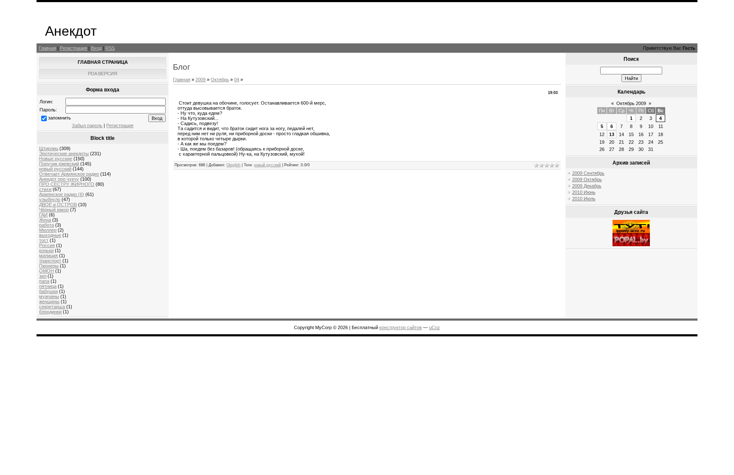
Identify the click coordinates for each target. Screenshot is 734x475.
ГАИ (43, 214)
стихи (45, 189)
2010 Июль (584, 198)
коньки (46, 250)
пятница (47, 286)
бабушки (48, 291)
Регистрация (73, 48)
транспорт (50, 260)
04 (236, 79)
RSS (110, 48)
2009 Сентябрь (588, 173)
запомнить (59, 117)
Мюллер (47, 230)
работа (46, 225)
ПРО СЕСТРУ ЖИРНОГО (66, 184)
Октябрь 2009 (631, 103)
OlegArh (233, 165)
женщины (49, 301)
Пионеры (49, 265)
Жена (45, 219)
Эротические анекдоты (64, 153)
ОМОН (46, 270)
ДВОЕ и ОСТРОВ (58, 204)
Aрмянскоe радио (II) (61, 194)
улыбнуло (49, 199)
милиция (48, 255)
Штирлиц (48, 148)
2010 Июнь (584, 192)
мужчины (49, 296)
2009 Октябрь (587, 179)
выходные (50, 235)
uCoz (434, 327)
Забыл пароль (87, 125)
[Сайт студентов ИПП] (631, 231)
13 (611, 134)
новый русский (55, 168)
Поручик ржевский (59, 163)
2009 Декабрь (586, 185)
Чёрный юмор (54, 209)
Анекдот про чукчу (59, 179)
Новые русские (55, 158)
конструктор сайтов (400, 327)
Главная (47, 48)
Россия (47, 245)
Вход (96, 48)
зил (42, 276)
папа (44, 281)
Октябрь (220, 79)
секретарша (52, 306)
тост (43, 240)
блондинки (50, 311)
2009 (200, 79)
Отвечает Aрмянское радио (69, 173)
